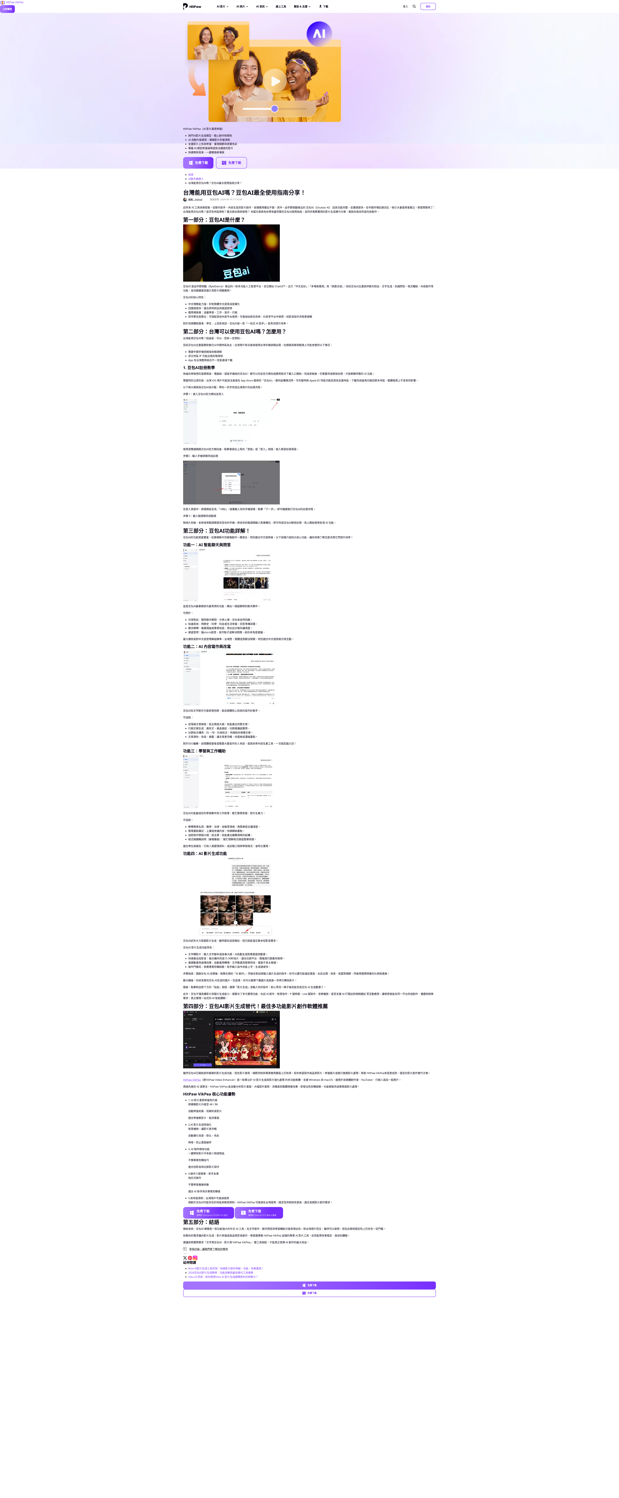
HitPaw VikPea (192, 1080)
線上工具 (281, 6)
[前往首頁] (192, 6)
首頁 (190, 174)
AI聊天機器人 (196, 179)
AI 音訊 (260, 6)
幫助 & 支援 (300, 6)
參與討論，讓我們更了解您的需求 (208, 1249)
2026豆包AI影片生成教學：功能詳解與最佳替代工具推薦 (220, 1272)
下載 (325, 6)
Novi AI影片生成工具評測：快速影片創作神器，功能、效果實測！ (226, 1268)
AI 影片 (221, 6)
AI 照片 (240, 6)
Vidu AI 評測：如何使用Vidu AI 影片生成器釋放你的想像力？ (223, 1277)
